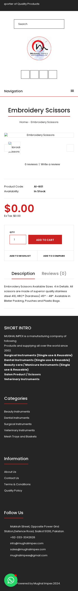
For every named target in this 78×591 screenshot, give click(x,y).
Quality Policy (13, 490)
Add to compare (54, 255)
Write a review (50, 164)
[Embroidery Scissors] (39, 135)
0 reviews (31, 164)
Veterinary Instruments (19, 430)
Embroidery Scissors (44, 122)
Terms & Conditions (17, 484)
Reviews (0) (54, 273)
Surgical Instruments (18, 424)
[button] (10, 580)
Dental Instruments (16, 418)
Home (24, 122)
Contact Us (11, 478)
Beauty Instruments (17, 412)
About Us (10, 472)
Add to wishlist (20, 255)
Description (23, 273)
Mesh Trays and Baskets (20, 436)
